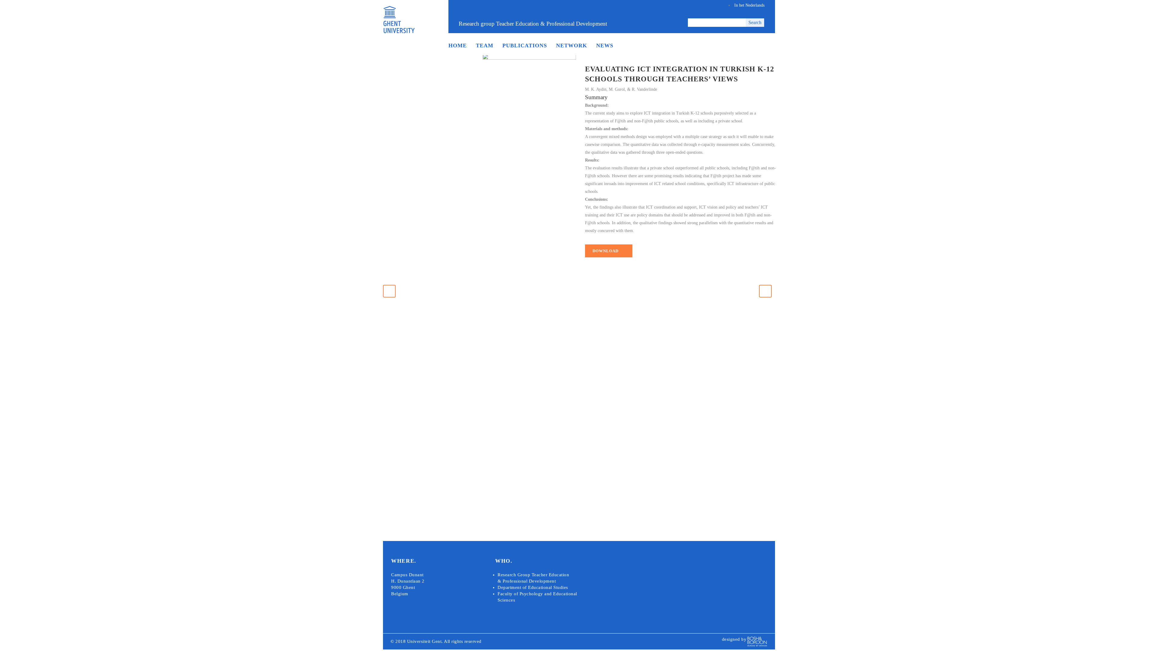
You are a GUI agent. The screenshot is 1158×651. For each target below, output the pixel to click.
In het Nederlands (749, 5)
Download (606, 251)
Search (754, 22)
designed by (734, 639)
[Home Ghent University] (399, 32)
